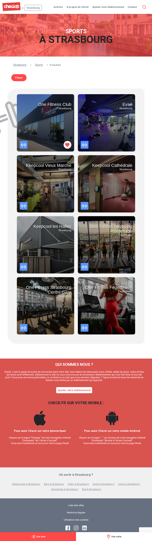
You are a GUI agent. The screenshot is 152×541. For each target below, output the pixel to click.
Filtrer (19, 77)
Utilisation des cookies (76, 519)
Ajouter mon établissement (108, 7)
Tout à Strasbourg (91, 489)
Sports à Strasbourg (103, 484)
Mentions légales (76, 512)
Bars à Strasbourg (54, 484)
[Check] (11, 10)
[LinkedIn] (84, 529)
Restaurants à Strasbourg (26, 484)
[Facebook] (67, 529)
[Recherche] (143, 7)
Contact (132, 7)
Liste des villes (76, 505)
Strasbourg (19, 64)
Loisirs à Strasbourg (129, 484)
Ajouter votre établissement (74, 390)
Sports (39, 64)
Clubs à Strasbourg (78, 484)
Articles (58, 7)
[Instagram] (76, 529)
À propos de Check (78, 7)
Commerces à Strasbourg (64, 489)
